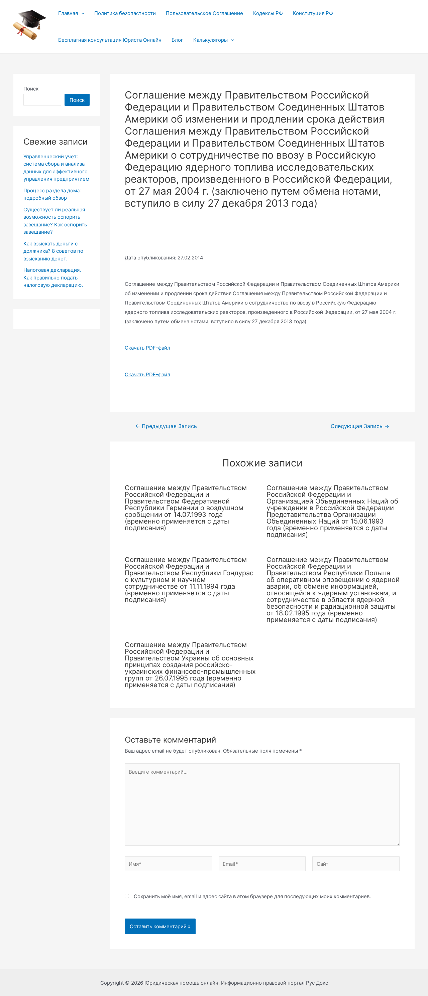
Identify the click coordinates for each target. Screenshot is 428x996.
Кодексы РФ (268, 13)
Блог (177, 40)
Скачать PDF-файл (147, 348)
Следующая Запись (360, 426)
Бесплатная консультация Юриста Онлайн (110, 40)
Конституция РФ (313, 13)
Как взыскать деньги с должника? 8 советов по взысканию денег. (53, 251)
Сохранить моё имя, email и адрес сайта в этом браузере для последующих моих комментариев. (252, 896)
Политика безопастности (125, 13)
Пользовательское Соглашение (204, 13)
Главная (68, 13)
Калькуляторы (210, 40)
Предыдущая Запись (166, 426)
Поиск (30, 88)
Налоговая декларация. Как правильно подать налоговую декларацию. (53, 277)
